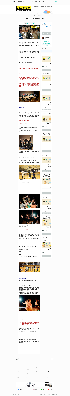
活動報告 (26, 23)
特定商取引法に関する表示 (46, 43)
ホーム (20, 23)
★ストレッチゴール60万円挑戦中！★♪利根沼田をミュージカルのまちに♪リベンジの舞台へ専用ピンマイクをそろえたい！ (35, 16)
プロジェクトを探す (22, 358)
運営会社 (17, 359)
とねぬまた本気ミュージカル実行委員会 (33, 20)
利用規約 (44, 394)
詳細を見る (46, 87)
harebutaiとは (17, 358)
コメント (32, 23)
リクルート (41, 394)
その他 (40, 20)
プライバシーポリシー (46, 45)
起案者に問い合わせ (46, 41)
